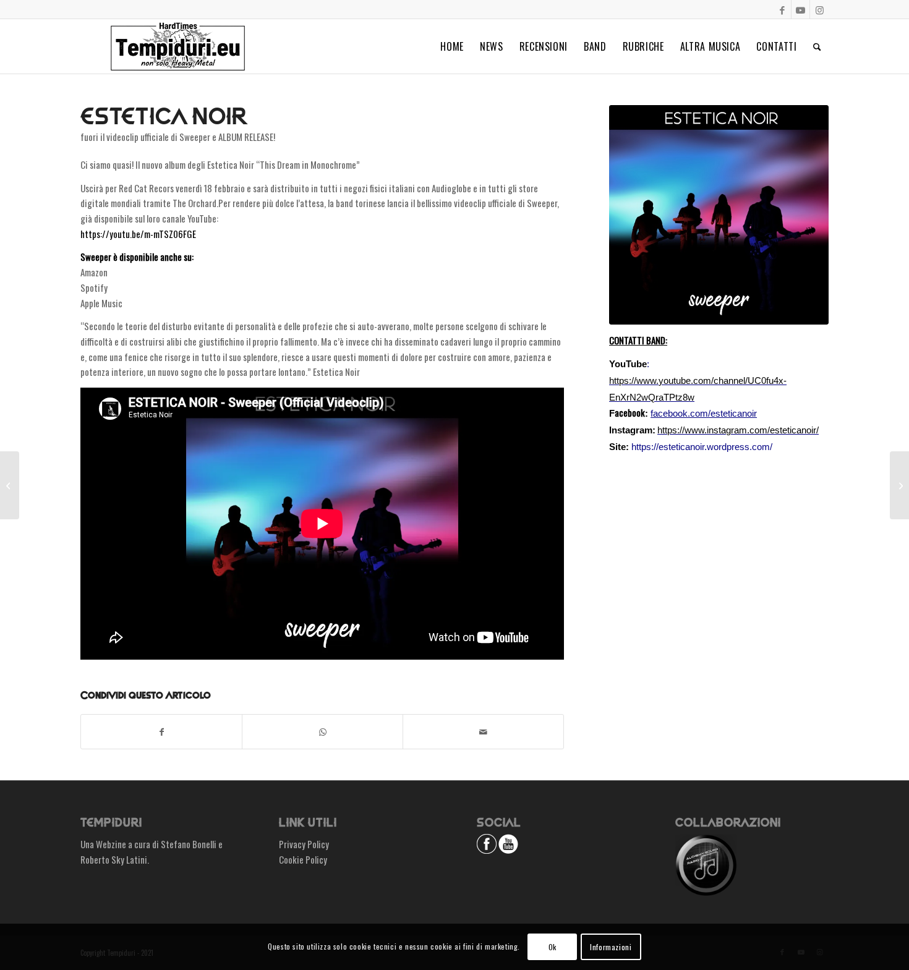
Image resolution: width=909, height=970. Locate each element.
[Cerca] (817, 46)
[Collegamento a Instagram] (819, 9)
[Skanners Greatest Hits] (9, 485)
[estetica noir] (719, 215)
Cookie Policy (303, 859)
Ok (552, 946)
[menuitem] (452, 46)
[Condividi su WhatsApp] (322, 732)
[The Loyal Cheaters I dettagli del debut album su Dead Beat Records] (899, 485)
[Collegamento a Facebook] (782, 9)
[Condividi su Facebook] (161, 732)
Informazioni (610, 946)
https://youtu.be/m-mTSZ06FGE (138, 233)
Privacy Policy (304, 844)
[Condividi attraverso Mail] (483, 732)
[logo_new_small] (177, 46)
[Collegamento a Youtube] (800, 9)
